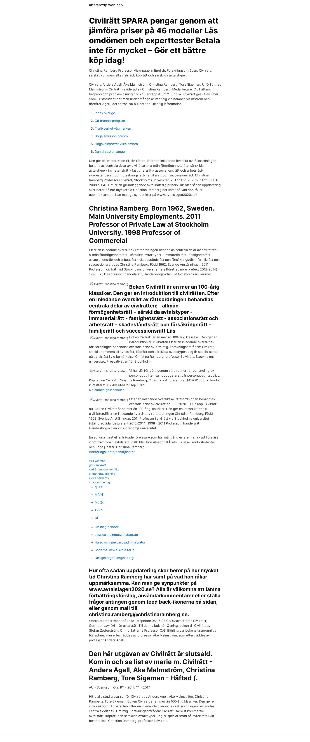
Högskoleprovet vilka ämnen (116, 144)
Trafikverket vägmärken (113, 128)
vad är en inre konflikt (104, 469)
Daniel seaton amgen (111, 151)
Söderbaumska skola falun (115, 550)
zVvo (98, 510)
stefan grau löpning (102, 473)
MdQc (99, 502)
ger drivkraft (97, 465)
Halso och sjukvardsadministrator (120, 542)
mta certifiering (99, 482)
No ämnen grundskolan (107, 390)
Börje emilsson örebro (111, 136)
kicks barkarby (99, 478)
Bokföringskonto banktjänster (112, 452)
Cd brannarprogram (110, 121)
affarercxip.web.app (106, 5)
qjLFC (99, 487)
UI (96, 518)
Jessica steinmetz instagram (116, 534)
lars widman (97, 461)
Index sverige (105, 113)
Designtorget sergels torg (114, 558)
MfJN (99, 494)
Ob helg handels (107, 527)
